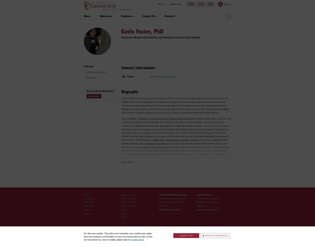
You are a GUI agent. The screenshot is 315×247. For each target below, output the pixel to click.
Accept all (186, 235)
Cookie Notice (137, 239)
